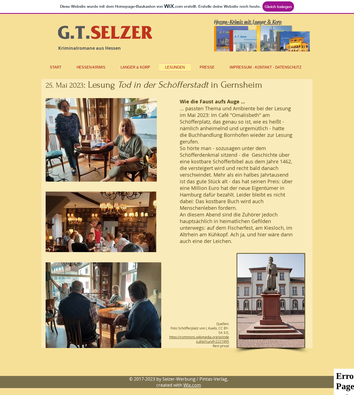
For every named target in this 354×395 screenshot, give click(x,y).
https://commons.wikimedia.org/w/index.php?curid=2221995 (199, 339)
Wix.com (192, 385)
